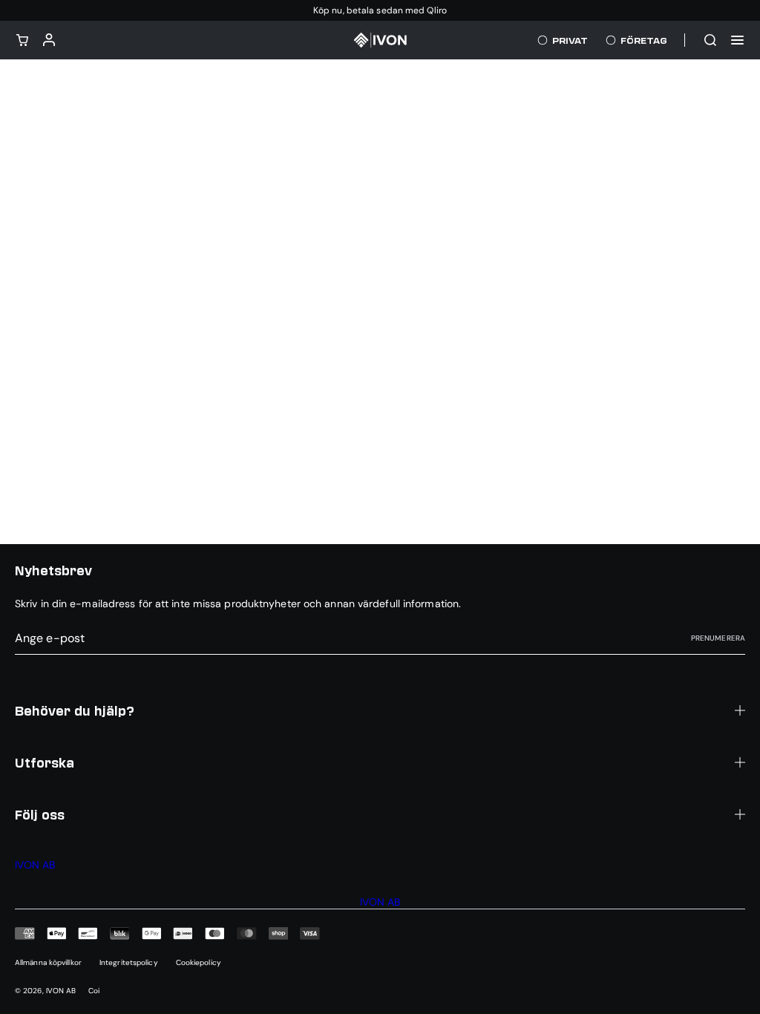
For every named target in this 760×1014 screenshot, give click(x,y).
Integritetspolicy (128, 962)
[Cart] (22, 40)
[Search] (710, 40)
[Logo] (380, 40)
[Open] (737, 40)
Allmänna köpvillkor (48, 962)
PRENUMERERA (718, 638)
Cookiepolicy (198, 962)
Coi (93, 990)
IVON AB (61, 990)
